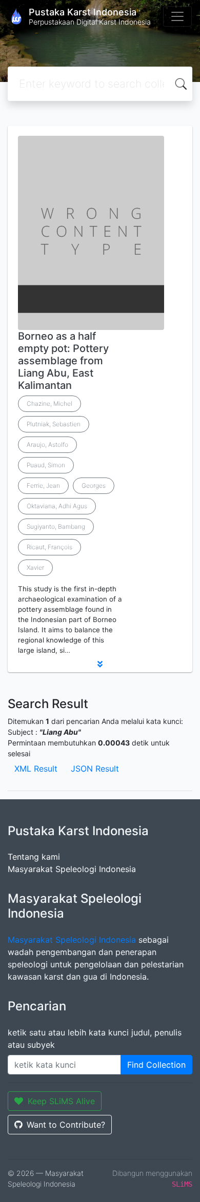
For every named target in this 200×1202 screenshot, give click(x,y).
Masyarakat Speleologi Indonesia (72, 869)
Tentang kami (34, 857)
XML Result (35, 768)
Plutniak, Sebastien (54, 424)
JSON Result (95, 768)
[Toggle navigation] (177, 16)
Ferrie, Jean (43, 485)
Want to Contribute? (66, 1125)
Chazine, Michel (49, 403)
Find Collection (156, 1065)
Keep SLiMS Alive (61, 1101)
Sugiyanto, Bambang (56, 526)
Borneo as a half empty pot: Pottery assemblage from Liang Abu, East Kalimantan (63, 360)
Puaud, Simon (46, 465)
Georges (94, 485)
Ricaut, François (49, 547)
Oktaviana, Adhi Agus (57, 506)
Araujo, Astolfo (47, 444)
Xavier (35, 567)
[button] (100, 664)
